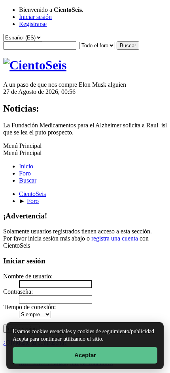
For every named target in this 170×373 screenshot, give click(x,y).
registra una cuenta (114, 238)
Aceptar (85, 355)
